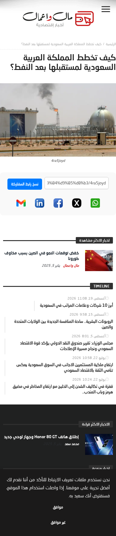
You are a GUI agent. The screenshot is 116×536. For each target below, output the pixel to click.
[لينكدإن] (39, 203)
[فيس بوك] (58, 203)
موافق (58, 507)
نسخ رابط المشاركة (24, 184)
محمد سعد (71, 444)
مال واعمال (70, 265)
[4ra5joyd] (58, 119)
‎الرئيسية (111, 44)
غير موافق (58, 522)
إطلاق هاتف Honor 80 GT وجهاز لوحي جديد (41, 436)
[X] (76, 203)
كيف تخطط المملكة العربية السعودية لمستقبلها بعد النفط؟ (61, 44)
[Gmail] (21, 203)
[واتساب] (95, 203)
